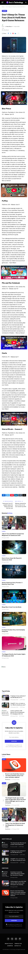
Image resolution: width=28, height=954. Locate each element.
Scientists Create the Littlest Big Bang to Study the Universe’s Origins (17, 873)
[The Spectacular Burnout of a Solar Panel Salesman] (5, 845)
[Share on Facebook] (8, 33)
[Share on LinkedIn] (15, 33)
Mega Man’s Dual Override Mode (11, 607)
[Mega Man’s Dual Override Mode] (14, 596)
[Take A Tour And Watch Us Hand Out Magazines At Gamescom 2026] (14, 523)
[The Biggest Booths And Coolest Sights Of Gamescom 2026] (14, 643)
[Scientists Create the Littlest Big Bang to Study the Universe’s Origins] (5, 874)
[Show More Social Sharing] (18, 33)
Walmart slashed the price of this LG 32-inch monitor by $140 (20, 505)
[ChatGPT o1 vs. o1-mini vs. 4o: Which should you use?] (5, 705)
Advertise (10, 945)
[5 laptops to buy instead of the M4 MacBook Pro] (5, 698)
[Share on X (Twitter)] (10, 33)
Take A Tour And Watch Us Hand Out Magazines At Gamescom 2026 (15, 825)
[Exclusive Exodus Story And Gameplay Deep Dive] (14, 619)
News (4, 759)
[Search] (26, 2)
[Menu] (2, 2)
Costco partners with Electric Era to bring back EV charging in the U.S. (17, 712)
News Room (9, 26)
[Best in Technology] (15, 2)
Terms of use (18, 943)
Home (3, 6)
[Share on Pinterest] (13, 33)
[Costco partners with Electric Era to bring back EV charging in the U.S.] (5, 712)
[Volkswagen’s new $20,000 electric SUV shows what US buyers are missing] (5, 883)
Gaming (4, 10)
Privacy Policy (14, 746)
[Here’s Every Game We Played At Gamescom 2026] (14, 547)
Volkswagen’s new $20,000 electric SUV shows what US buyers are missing (18, 883)
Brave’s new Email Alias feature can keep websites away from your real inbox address (14, 775)
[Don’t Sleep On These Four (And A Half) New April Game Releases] (14, 45)
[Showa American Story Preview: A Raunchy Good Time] (14, 571)
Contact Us (17, 945)
